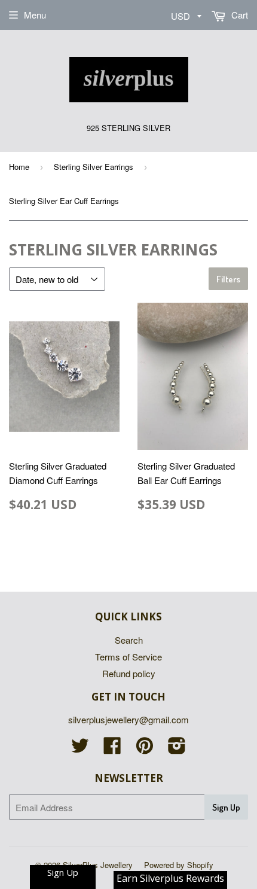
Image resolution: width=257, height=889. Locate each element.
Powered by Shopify (178, 864)
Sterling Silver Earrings (93, 166)
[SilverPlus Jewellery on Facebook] (112, 748)
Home (19, 166)
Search (129, 640)
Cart (238, 14)
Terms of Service (128, 656)
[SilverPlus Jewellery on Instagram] (177, 748)
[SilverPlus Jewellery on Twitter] (80, 748)
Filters (228, 279)
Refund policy (128, 673)
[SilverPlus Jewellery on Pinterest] (145, 748)
